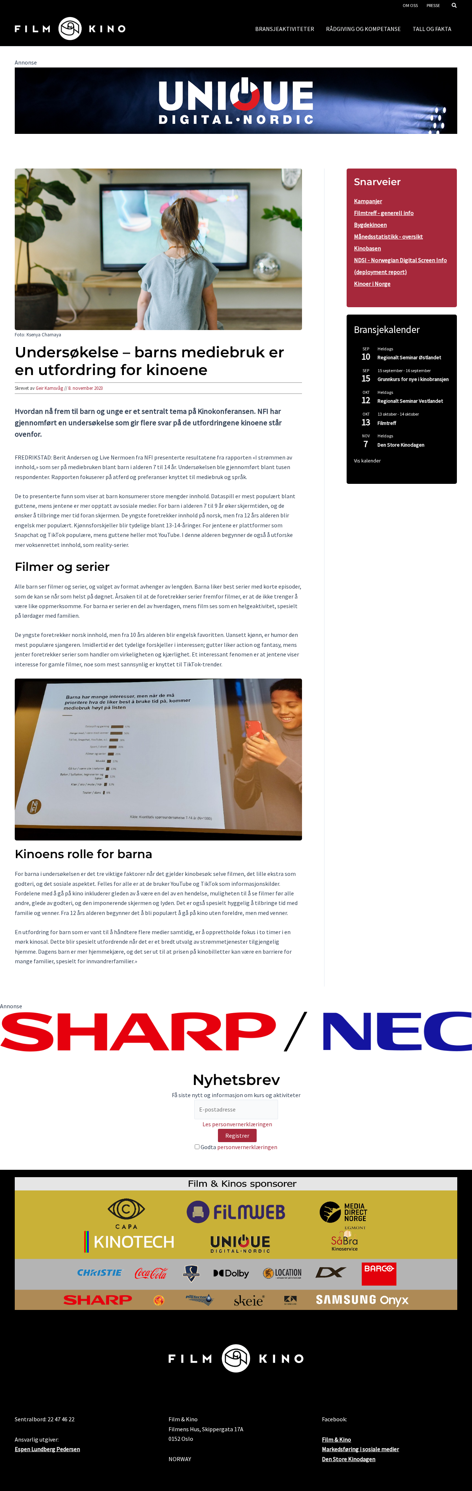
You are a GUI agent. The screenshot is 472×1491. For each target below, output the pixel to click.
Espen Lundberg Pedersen (47, 1449)
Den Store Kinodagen (401, 444)
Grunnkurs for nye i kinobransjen (413, 379)
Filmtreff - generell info (384, 212)
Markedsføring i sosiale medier (360, 1449)
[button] (455, 6)
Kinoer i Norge (372, 283)
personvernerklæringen (247, 1147)
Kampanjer (368, 201)
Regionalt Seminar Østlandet (409, 357)
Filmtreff (387, 423)
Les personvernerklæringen (237, 1124)
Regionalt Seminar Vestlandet (410, 401)
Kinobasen (367, 248)
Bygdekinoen (370, 224)
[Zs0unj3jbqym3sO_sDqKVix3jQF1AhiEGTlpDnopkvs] (236, 100)
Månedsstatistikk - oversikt (388, 236)
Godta (238, 1147)
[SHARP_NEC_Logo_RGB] (236, 1030)
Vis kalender (367, 460)
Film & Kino (336, 1439)
